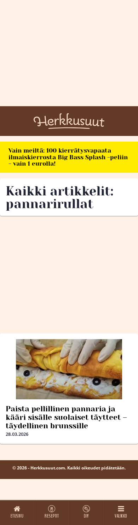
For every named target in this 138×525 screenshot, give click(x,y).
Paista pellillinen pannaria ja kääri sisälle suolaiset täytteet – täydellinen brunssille (66, 417)
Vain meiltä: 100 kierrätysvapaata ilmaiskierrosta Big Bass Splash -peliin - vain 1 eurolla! (68, 157)
